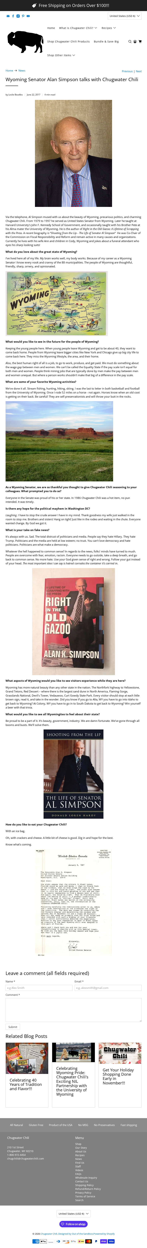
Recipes (107, 28)
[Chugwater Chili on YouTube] (28, 16)
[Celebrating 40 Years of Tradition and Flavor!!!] (27, 1058)
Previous (127, 71)
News (21, 70)
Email (79, 981)
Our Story (81, 1147)
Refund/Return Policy (88, 1189)
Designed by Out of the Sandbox (75, 1233)
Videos (79, 1170)
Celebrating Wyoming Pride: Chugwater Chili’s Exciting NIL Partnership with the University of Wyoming (72, 1081)
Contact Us (81, 1181)
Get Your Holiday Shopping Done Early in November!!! (118, 1076)
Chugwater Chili (49, 1233)
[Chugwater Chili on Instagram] (18, 16)
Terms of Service (85, 1196)
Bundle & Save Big (106, 41)
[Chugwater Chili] (25, 41)
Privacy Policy (83, 1192)
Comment (13, 995)
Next (139, 71)
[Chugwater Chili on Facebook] (13, 16)
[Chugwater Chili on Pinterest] (23, 16)
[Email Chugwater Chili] (8, 16)
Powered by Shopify (104, 1233)
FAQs (78, 1174)
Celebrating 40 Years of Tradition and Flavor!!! (26, 1084)
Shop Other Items (59, 55)
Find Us (79, 1162)
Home (51, 28)
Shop (78, 1144)
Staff (78, 1166)
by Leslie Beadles (14, 94)
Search (79, 1200)
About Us (80, 1151)
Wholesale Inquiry (86, 1177)
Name (10, 981)
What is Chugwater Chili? (76, 28)
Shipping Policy (84, 1185)
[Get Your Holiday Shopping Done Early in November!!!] (120, 1053)
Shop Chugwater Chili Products (68, 41)
